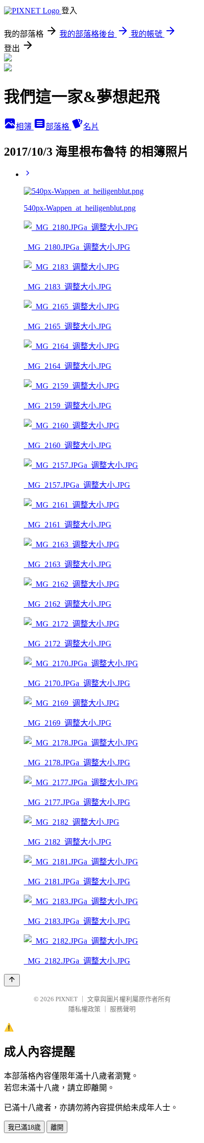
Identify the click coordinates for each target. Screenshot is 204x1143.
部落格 (58, 126)
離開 (57, 1127)
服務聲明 (123, 1009)
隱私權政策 (84, 1009)
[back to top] (12, 980)
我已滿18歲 (24, 1127)
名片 (91, 126)
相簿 (25, 126)
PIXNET (66, 999)
